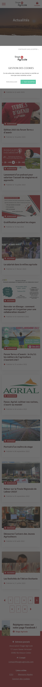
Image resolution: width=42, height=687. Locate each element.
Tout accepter (29, 82)
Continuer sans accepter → (28, 49)
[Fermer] (21, 343)
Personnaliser (11, 82)
